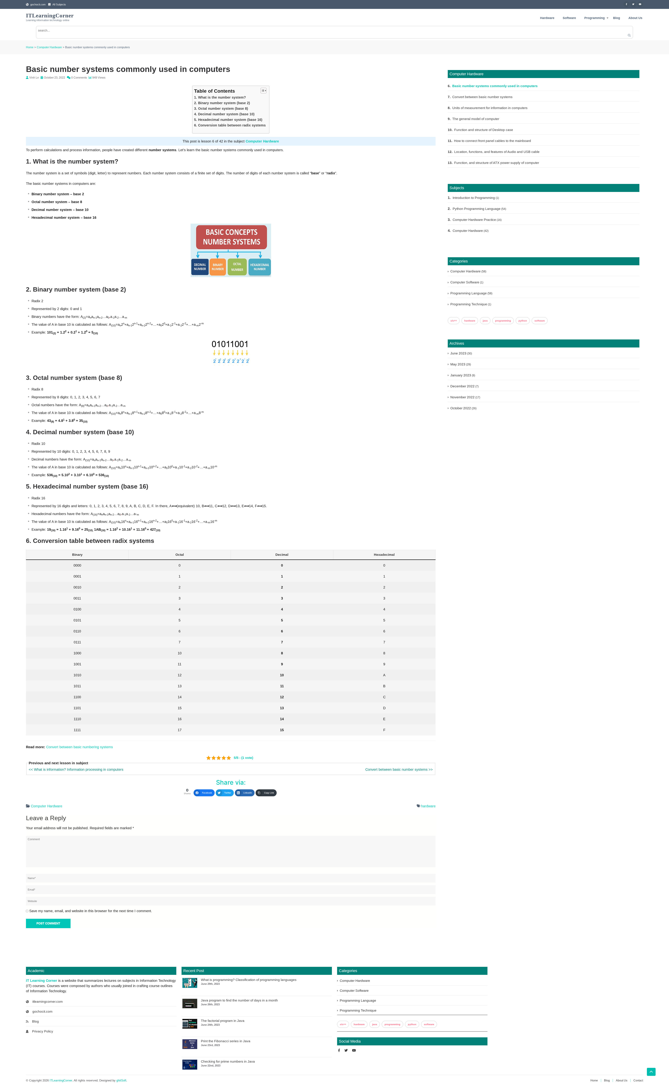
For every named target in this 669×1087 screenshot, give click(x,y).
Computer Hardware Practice (474, 220)
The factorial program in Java (222, 1021)
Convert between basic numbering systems (79, 747)
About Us (635, 18)
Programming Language (468, 293)
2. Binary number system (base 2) (222, 103)
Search (629, 35)
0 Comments (79, 77)
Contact (638, 1080)
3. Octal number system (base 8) (221, 108)
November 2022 (462, 397)
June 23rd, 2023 (210, 1045)
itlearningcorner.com (47, 1001)
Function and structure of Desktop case (483, 130)
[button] (262, 91)
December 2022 (462, 386)
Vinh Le (34, 77)
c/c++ (454, 320)
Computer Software (464, 282)
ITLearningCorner (50, 15)
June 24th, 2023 (210, 1024)
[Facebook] (626, 4)
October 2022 (460, 408)
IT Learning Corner (41, 980)
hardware (428, 806)
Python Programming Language (477, 209)
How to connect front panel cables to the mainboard (492, 141)
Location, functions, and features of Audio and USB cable (497, 152)
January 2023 (460, 375)
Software (569, 18)
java (485, 320)
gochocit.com (38, 4)
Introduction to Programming (474, 198)
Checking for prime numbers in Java (228, 1061)
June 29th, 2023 (210, 983)
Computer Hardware (262, 141)
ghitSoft (121, 1080)
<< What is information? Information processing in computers (76, 769)
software (540, 320)
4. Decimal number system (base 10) (224, 114)
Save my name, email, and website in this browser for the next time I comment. (90, 911)
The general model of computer (475, 119)
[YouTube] (640, 4)
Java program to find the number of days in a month (239, 1000)
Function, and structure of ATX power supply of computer (496, 163)
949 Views (98, 77)
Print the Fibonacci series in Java (225, 1041)
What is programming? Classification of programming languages (249, 980)
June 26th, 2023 (210, 1004)
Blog (616, 18)
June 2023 (458, 353)
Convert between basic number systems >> (399, 769)
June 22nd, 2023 (210, 1065)
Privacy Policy (42, 1031)
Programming (594, 18)
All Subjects (59, 4)
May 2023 (457, 364)
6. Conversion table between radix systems (230, 125)
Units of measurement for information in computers (490, 108)
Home (594, 1080)
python (522, 320)
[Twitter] (633, 4)
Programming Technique (468, 304)
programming (503, 320)
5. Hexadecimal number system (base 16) (228, 120)
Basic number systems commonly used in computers (495, 86)
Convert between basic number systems (482, 97)
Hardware (547, 18)
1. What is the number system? (220, 97)
